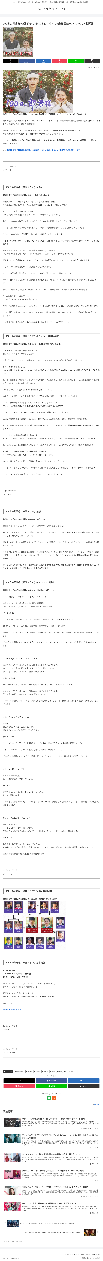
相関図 (60, 1071)
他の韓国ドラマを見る (12, 1009)
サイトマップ (85, 1254)
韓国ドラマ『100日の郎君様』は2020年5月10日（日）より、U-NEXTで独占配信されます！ (44, 150)
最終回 (53, 1071)
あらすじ (29, 1071)
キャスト (38, 1071)
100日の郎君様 (20, 1071)
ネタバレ (46, 1071)
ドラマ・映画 (8, 1071)
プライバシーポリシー (72, 1254)
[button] (92, 61)
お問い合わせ (96, 1254)
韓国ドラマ (74, 1071)
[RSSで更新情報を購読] (54, 1098)
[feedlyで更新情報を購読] (49, 1098)
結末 (66, 1071)
